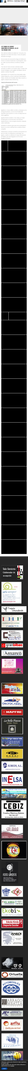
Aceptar (4, 1068)
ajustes (12, 1066)
